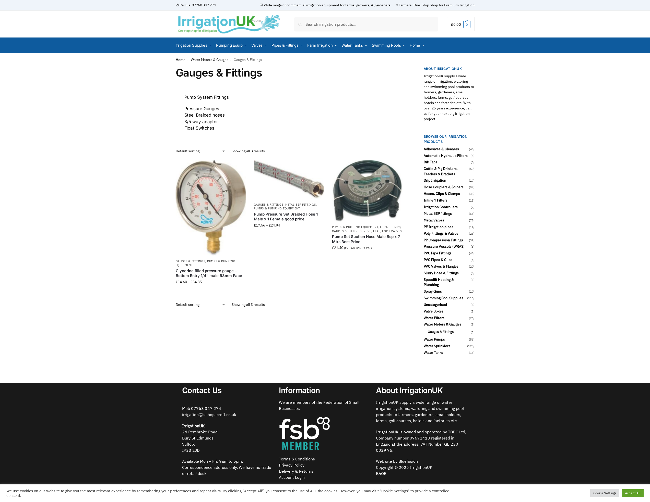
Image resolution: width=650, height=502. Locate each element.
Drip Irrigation (435, 180)
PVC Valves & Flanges (441, 266)
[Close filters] (404, 69)
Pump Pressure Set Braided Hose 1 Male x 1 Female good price (286, 217)
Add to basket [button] (367, 258)
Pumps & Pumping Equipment (277, 208)
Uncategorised (435, 304)
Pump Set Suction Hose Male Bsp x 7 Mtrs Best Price (366, 239)
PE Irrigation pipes (438, 226)
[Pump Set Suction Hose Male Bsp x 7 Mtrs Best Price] (367, 191)
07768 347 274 (203, 5)
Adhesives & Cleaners (441, 149)
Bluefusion (408, 461)
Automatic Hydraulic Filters (446, 155)
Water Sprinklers (437, 346)
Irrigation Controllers (441, 207)
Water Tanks (433, 352)
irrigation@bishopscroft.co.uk (209, 414)
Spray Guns (433, 291)
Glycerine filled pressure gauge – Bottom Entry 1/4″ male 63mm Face (209, 273)
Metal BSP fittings (300, 204)
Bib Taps (430, 162)
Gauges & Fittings (190, 261)
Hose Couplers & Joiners (444, 187)
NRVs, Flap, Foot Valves (382, 231)
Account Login (292, 477)
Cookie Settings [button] (604, 493)
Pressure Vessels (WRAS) (444, 246)
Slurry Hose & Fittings (441, 273)
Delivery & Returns (296, 471)
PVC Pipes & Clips (438, 259)
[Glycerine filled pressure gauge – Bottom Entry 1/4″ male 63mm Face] (211, 208)
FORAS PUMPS (390, 227)
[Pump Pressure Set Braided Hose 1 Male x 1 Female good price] (289, 180)
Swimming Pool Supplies (443, 298)
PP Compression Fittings (443, 240)
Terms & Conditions (297, 458)
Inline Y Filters (435, 200)
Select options (210, 293)
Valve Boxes (433, 311)
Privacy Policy (291, 465)
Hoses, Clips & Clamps (442, 193)
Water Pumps (434, 339)
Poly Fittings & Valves (441, 233)
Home (180, 59)
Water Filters (434, 318)
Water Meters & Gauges (209, 59)
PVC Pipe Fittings (437, 253)
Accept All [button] (633, 493)
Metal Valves (434, 220)
